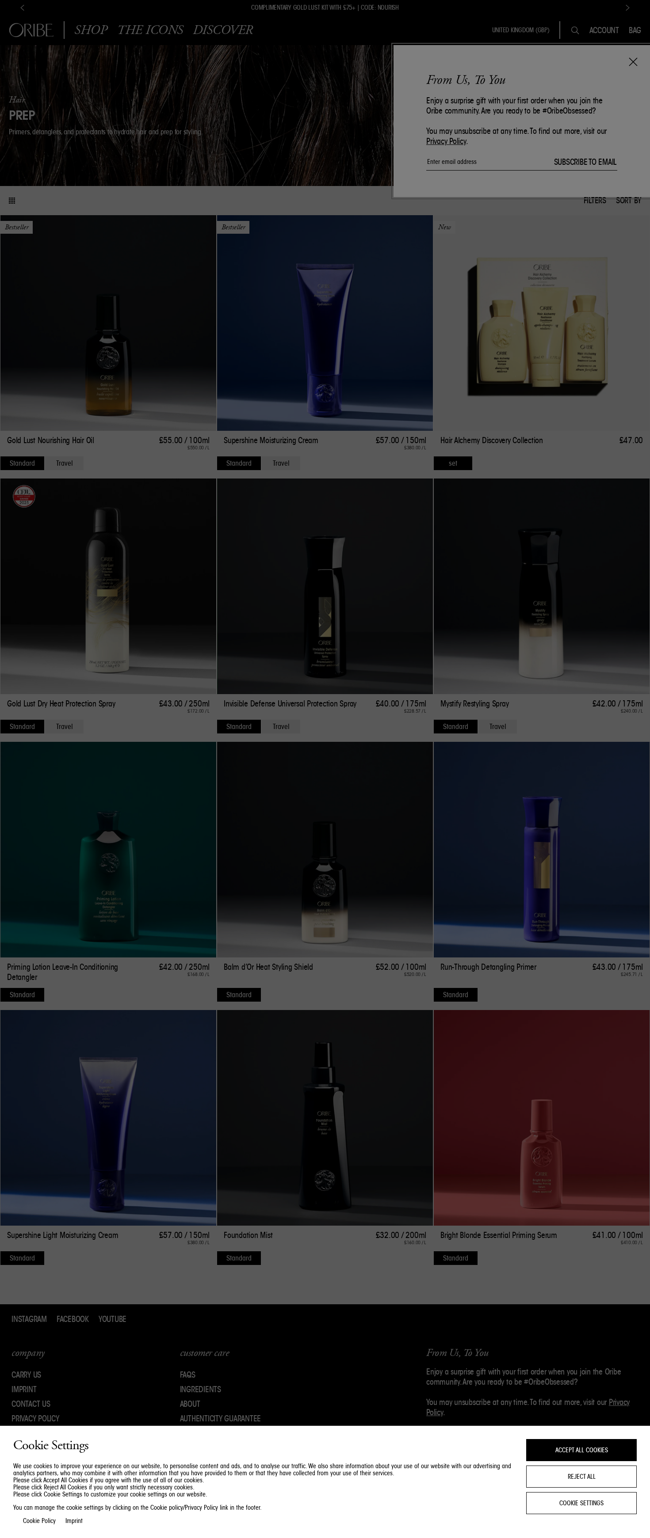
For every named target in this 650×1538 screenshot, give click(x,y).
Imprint (74, 1521)
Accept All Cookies (581, 1450)
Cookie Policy (39, 1521)
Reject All (582, 1477)
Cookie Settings (581, 1503)
